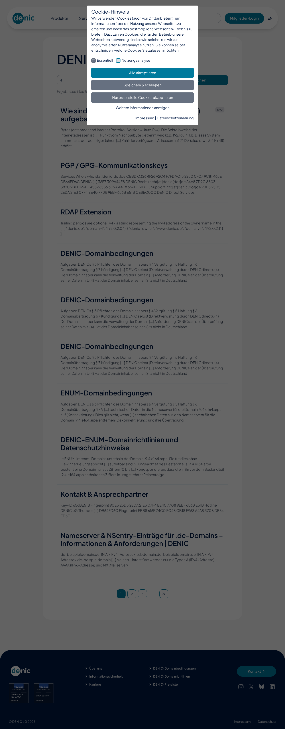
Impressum (144, 118)
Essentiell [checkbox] (105, 60)
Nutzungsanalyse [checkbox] (136, 60)
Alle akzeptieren (142, 72)
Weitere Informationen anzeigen (142, 107)
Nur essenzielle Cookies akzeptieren (142, 97)
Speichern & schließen (142, 85)
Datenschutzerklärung (175, 118)
